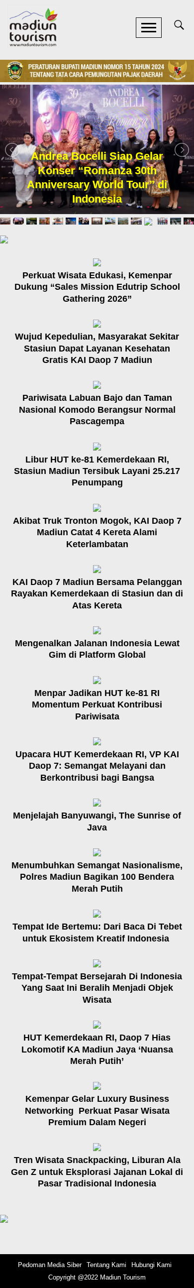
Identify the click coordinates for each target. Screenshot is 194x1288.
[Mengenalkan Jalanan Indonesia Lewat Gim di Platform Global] (97, 629)
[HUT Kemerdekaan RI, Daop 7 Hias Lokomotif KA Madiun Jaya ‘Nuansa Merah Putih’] (97, 1024)
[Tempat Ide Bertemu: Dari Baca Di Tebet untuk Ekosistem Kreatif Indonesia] (97, 913)
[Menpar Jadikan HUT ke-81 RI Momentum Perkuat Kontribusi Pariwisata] (97, 679)
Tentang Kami (106, 1265)
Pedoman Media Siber (50, 1265)
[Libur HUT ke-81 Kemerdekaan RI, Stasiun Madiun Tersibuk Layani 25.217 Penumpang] (97, 446)
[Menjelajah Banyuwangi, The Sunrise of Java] (97, 802)
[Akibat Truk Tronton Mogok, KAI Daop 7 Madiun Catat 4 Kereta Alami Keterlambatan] (97, 507)
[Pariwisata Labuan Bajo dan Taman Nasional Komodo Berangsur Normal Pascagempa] (97, 384)
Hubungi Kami (151, 1265)
